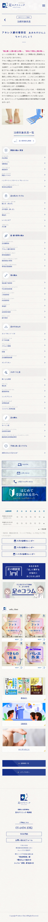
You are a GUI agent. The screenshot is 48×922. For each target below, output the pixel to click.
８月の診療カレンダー (25, 541)
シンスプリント (7, 397)
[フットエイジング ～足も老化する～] (35, 627)
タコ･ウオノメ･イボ (8, 334)
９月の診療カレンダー (25, 547)
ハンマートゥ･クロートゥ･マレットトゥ (15, 180)
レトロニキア (6, 220)
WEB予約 (24, 834)
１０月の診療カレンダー (25, 554)
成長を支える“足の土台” (10, 453)
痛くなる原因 (6, 379)
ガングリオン (6, 363)
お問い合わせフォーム (24, 840)
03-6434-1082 (24, 828)
